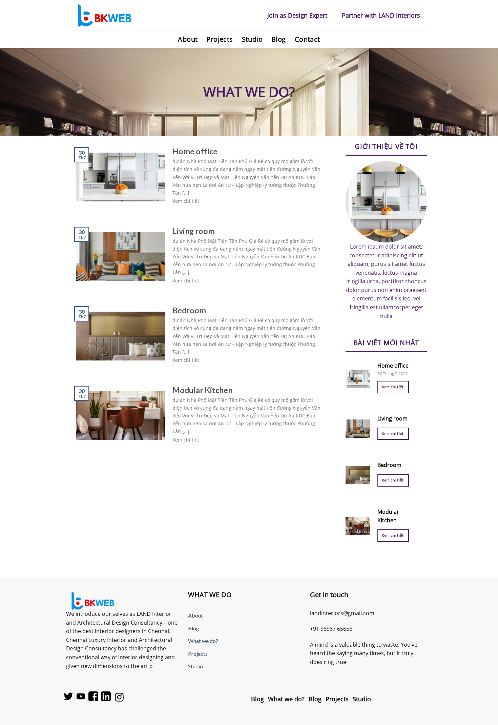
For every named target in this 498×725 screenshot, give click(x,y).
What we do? (203, 641)
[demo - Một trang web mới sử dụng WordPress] (105, 15)
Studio (252, 39)
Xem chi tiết (392, 387)
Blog (278, 39)
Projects (219, 39)
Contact (307, 39)
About (188, 39)
